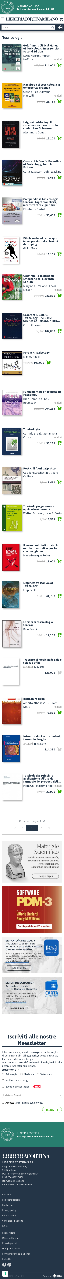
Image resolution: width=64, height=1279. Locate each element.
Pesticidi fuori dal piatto (39, 468)
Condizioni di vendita (12, 1220)
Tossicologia (31, 429)
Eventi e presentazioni (22, 1086)
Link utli (6, 1258)
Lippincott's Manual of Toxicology (38, 584)
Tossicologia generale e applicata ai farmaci (38, 508)
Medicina (28, 1074)
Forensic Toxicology (36, 352)
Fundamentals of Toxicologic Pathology (42, 393)
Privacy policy (9, 1210)
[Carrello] (62, 19)
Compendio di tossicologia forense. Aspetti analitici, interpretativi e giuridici (40, 201)
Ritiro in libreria (10, 1237)
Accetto (24, 1102)
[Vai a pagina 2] (42, 828)
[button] (2, 19)
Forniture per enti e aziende (16, 1253)
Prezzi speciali (9, 1243)
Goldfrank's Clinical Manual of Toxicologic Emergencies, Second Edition (42, 48)
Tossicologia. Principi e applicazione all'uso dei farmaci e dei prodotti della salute (41, 778)
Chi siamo (7, 1194)
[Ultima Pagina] (49, 828)
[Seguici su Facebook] (4, 1265)
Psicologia (11, 1074)
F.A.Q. (5, 1225)
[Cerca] (52, 27)
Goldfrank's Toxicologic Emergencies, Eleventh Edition (38, 278)
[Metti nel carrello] (59, 65)
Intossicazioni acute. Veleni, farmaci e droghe (42, 738)
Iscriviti (52, 1110)
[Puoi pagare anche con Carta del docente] (32, 995)
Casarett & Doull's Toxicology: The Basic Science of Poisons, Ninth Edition (40, 317)
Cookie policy (9, 1215)
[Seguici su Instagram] (9, 1265)
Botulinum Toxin (34, 698)
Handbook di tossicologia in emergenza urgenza (41, 86)
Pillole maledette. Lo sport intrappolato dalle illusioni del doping (41, 241)
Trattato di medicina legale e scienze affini (42, 661)
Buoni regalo (8, 1232)
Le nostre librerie (11, 1199)
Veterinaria (46, 1074)
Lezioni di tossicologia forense (38, 623)
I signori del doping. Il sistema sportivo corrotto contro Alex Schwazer (40, 125)
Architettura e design (17, 1080)
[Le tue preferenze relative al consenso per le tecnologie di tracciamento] (5, 1274)
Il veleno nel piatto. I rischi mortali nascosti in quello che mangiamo (40, 548)
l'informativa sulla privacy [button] (29, 1102)
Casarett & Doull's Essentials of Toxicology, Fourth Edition (42, 164)
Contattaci (7, 1204)
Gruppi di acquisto (11, 1248)
